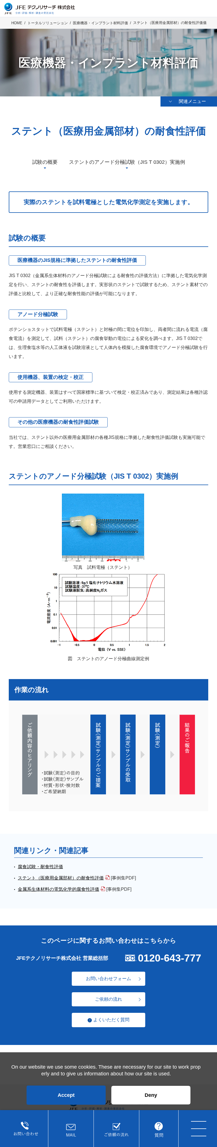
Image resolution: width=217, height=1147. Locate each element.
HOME (16, 23)
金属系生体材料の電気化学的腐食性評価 (58, 889)
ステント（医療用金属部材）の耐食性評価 (61, 878)
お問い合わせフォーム (108, 978)
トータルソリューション (47, 23)
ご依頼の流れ (108, 999)
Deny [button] (151, 1095)
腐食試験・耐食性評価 (40, 866)
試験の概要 (45, 162)
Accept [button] (66, 1095)
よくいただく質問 (111, 1019)
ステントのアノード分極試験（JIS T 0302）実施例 (127, 162)
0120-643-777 (169, 958)
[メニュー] (198, 1128)
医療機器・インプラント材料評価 (100, 23)
